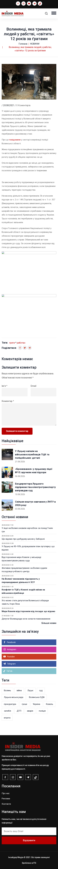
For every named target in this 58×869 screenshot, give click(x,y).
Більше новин (49, 623)
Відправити (29, 840)
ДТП (19, 711)
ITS (34, 863)
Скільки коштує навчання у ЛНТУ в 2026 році (35, 503)
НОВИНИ (34, 43)
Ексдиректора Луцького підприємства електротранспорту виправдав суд (35, 487)
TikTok (9, 671)
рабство (21, 342)
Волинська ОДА (36, 697)
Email (33, 386)
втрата (7, 717)
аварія (30, 711)
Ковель (49, 704)
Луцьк (30, 690)
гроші (24, 704)
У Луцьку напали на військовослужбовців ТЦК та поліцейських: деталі (32, 454)
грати (12, 342)
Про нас (6, 793)
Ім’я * (4, 386)
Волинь (7, 690)
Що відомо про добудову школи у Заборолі (23, 539)
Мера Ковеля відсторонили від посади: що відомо (28, 611)
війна (19, 690)
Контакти (6, 804)
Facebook (11, 642)
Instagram (11, 649)
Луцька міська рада (13, 697)
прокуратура (10, 704)
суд (41, 690)
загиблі (7, 711)
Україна (36, 704)
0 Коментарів (23, 105)
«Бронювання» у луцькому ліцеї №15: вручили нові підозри (33, 471)
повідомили (15, 139)
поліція (42, 711)
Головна (23, 43)
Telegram (11, 664)
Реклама (6, 798)
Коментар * (8, 401)
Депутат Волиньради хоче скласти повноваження (26, 619)
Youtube (11, 656)
